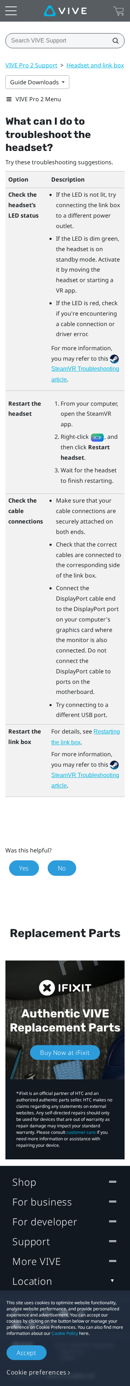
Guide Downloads (35, 82)
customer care (81, 1132)
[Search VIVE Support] (113, 41)
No (62, 868)
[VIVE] (65, 10)
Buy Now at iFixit (65, 1052)
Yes (24, 868)
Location (32, 1281)
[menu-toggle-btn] (11, 11)
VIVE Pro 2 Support (31, 65)
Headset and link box (95, 65)
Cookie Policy (65, 1333)
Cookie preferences (36, 1372)
